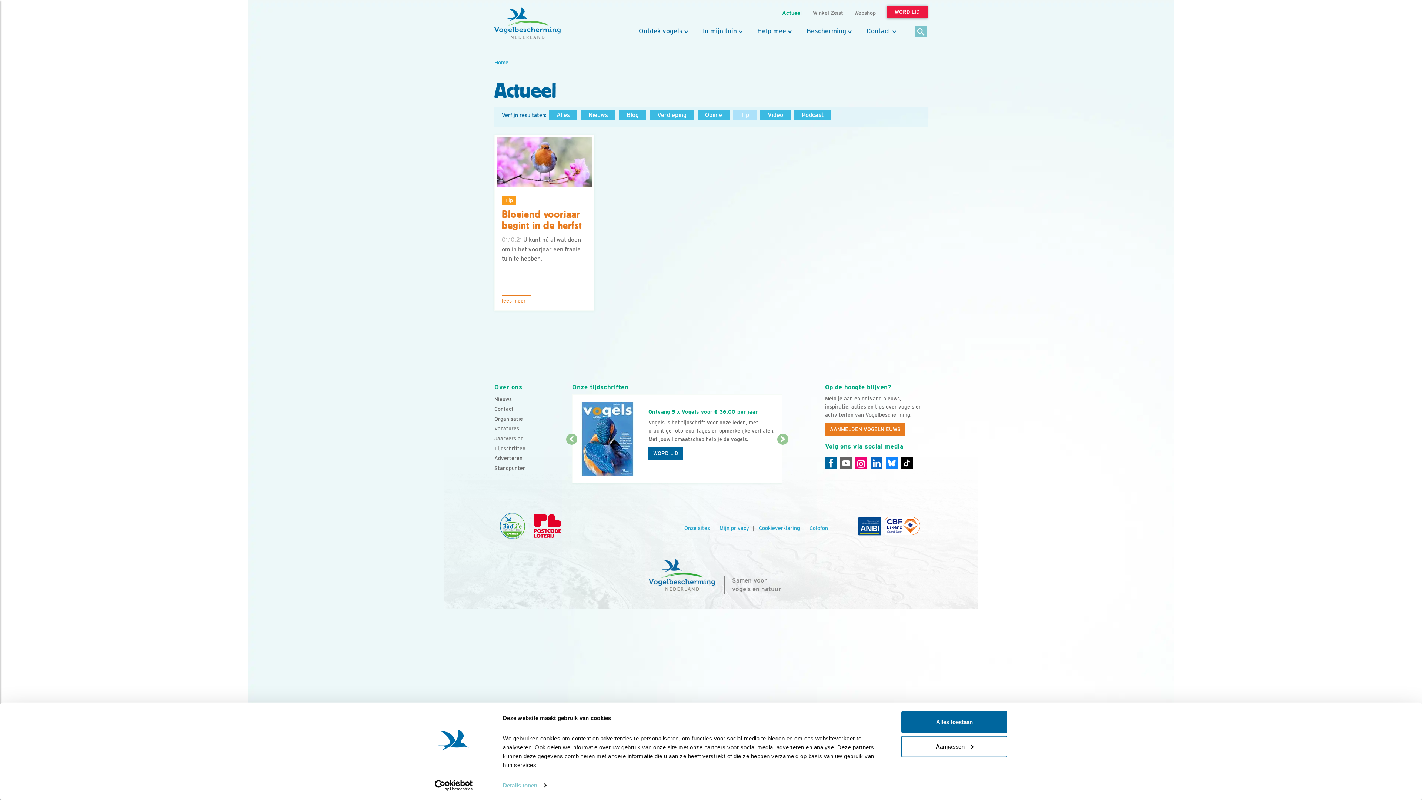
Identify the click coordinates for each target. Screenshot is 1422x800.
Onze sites (697, 528)
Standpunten (510, 468)
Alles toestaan (954, 722)
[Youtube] (846, 463)
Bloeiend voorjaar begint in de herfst (542, 220)
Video (775, 115)
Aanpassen (950, 746)
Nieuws (598, 115)
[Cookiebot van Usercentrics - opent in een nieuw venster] (453, 785)
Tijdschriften (509, 448)
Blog (633, 115)
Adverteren (508, 458)
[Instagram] (861, 463)
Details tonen (520, 785)
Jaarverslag (509, 438)
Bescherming (826, 31)
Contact (879, 31)
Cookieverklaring (779, 528)
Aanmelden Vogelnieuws (865, 429)
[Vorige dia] (571, 462)
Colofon (819, 528)
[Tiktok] (907, 463)
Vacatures (506, 428)
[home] (527, 23)
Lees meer (514, 301)
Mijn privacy (734, 528)
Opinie (713, 115)
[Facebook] (831, 463)
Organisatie (508, 419)
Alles (563, 115)
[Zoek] (921, 32)
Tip (745, 115)
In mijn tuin (720, 31)
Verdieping (672, 115)
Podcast (813, 115)
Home (501, 62)
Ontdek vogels (660, 31)
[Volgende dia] (782, 462)
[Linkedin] (876, 463)
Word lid (665, 453)
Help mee (771, 31)
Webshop (865, 13)
